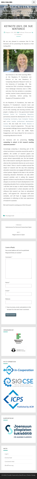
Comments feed (9, 461)
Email (7, 290)
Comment (8, 257)
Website (7, 299)
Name (7, 282)
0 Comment (18, 34)
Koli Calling (6, 2)
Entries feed (8, 458)
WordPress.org (9, 465)
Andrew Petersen (25, 32)
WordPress (22, 475)
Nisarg (33, 475)
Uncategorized (9, 216)
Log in (6, 454)
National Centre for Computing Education (18, 114)
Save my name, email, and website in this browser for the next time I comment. (19, 308)
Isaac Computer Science (25, 119)
